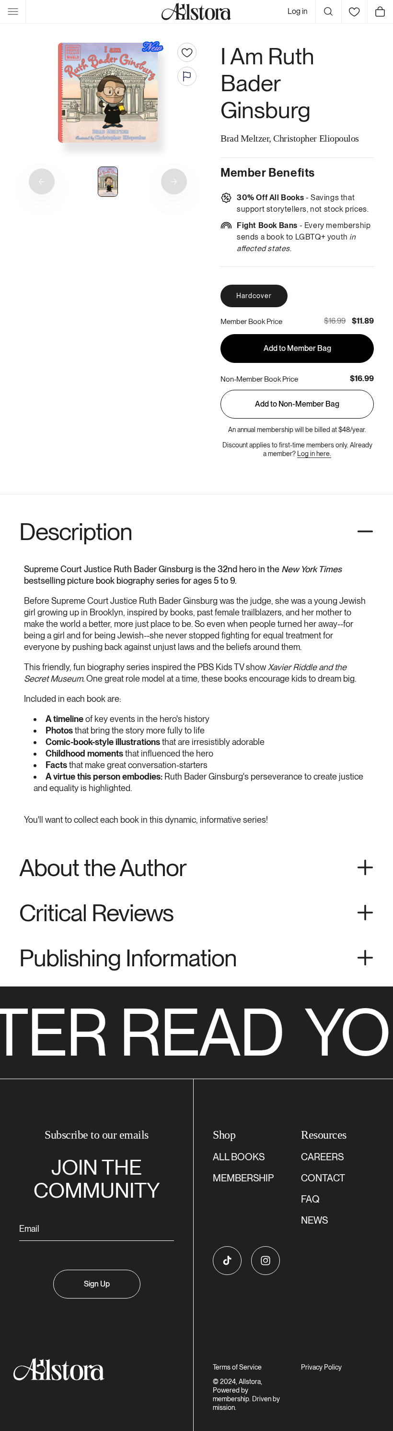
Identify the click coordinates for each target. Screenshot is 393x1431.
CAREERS (322, 1157)
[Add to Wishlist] (186, 52)
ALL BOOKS (239, 1157)
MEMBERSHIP (243, 1178)
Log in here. (314, 453)
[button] (13, 11)
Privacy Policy (321, 1367)
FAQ (310, 1199)
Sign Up (97, 1283)
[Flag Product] (186, 76)
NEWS (314, 1220)
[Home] (196, 11)
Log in (298, 11)
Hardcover (254, 296)
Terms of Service (237, 1367)
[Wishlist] (354, 11)
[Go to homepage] (90, 1369)
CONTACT (323, 1178)
